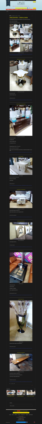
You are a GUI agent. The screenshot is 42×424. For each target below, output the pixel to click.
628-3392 (20, 419)
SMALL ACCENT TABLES (30, 396)
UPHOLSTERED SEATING (10, 396)
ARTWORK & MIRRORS (20, 396)
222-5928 (23, 419)
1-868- (20, 418)
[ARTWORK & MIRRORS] (21, 392)
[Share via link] (14, 383)
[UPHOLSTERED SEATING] (11, 392)
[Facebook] (27, 8)
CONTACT (27, 414)
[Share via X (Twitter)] (11, 383)
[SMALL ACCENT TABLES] (31, 392)
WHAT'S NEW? (31, 414)
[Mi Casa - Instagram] (29, 8)
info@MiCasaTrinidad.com (21, 420)
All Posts (7, 11)
